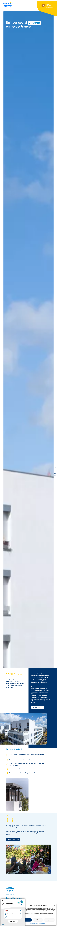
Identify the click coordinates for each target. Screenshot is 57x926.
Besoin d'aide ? (12, 839)
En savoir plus (36, 707)
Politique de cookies (34, 923)
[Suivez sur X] (55, 470)
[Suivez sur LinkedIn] (55, 467)
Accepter (26, 919)
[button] (54, 905)
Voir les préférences (49, 919)
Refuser (38, 919)
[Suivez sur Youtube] (55, 476)
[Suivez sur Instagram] (55, 473)
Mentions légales (42, 923)
